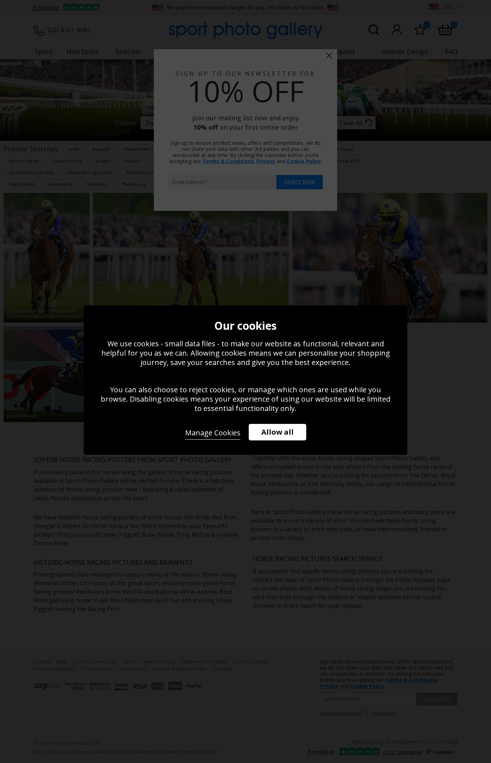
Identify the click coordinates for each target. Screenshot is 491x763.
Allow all (277, 432)
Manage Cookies (212, 433)
